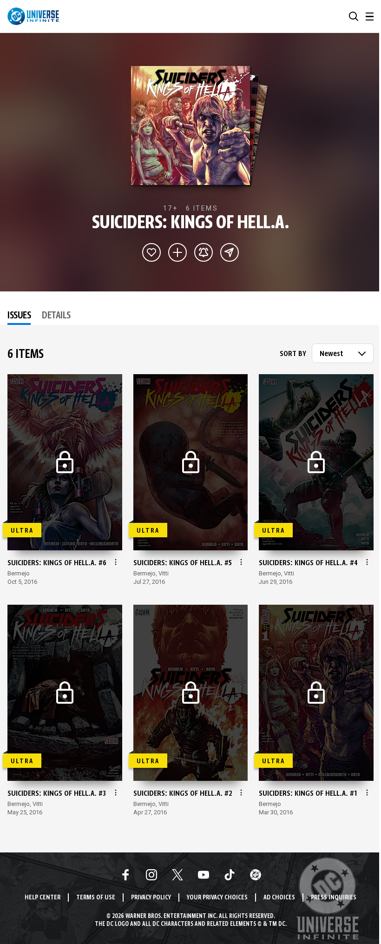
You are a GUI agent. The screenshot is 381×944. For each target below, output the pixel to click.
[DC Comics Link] (255, 874)
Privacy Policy (151, 898)
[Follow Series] (203, 252)
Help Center (42, 898)
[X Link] (177, 874)
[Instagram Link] (151, 874)
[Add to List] (177, 252)
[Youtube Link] (203, 874)
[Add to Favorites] (151, 252)
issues (19, 316)
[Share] (229, 252)
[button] (353, 16)
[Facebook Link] (125, 874)
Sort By (293, 354)
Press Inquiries (333, 898)
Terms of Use (95, 898)
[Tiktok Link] (229, 874)
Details (56, 316)
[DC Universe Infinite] (33, 16)
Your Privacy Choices (217, 898)
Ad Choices (279, 898)
